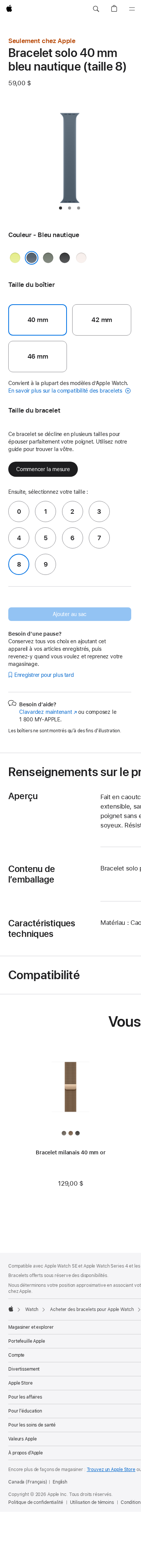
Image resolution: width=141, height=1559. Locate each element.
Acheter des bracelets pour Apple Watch (91, 1309)
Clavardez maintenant (48, 712)
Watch (31, 1309)
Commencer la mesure (43, 469)
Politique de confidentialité (35, 1502)
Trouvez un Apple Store (111, 1469)
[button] (96, 9)
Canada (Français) (27, 1482)
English (60, 1482)
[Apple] (11, 1308)
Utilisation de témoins (92, 1502)
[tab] (60, 208)
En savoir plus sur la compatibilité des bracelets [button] (66, 391)
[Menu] (132, 9)
